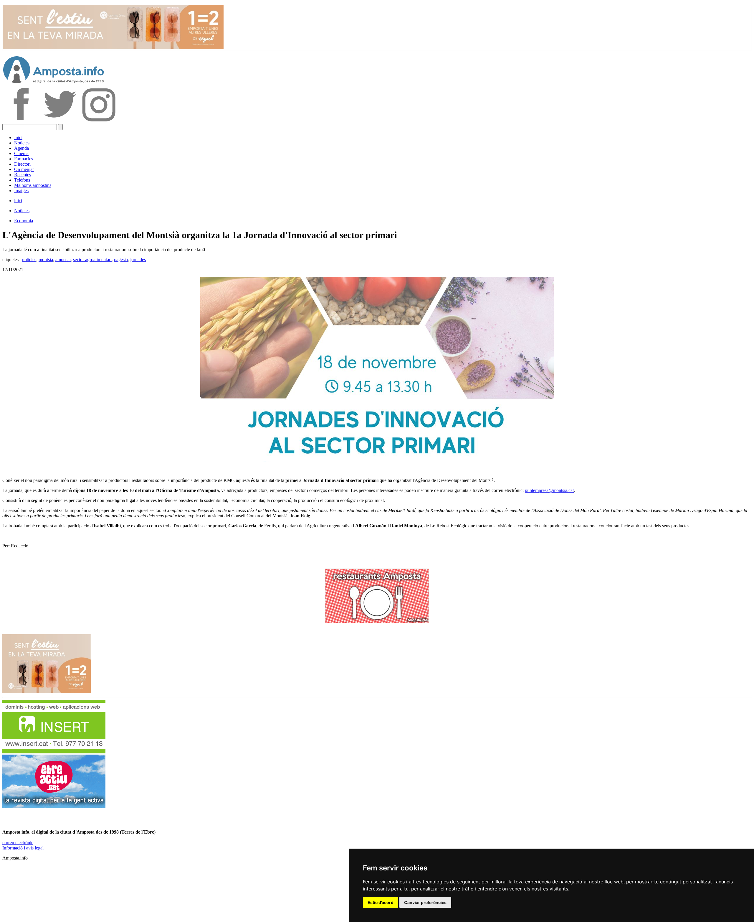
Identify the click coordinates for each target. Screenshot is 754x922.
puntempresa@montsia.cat (549, 490)
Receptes (22, 174)
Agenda (21, 148)
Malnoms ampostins (32, 185)
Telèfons (22, 179)
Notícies (21, 142)
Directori (22, 164)
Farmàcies (23, 158)
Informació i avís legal (23, 847)
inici (18, 200)
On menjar (24, 169)
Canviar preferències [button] (425, 902)
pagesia (121, 259)
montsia (46, 259)
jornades (138, 259)
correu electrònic (17, 842)
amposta (63, 259)
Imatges (21, 190)
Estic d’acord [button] (380, 902)
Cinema (21, 153)
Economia (23, 220)
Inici (18, 137)
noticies (29, 259)
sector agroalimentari (92, 259)
